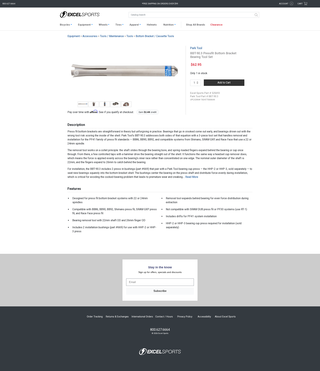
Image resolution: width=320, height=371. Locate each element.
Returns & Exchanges (117, 316)
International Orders (142, 316)
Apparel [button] (134, 24)
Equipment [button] (84, 24)
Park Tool (196, 48)
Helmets (152, 24)
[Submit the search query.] (256, 15)
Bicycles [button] (65, 24)
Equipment (74, 36)
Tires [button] (118, 24)
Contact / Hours (164, 316)
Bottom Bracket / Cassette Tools (155, 36)
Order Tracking (95, 316)
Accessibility (204, 316)
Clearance (216, 24)
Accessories (89, 36)
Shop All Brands (195, 24)
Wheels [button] (103, 24)
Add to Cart (224, 82)
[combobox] (194, 15)
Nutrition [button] (168, 24)
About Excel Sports (225, 316)
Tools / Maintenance (112, 36)
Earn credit (148, 112)
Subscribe (160, 291)
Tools (129, 36)
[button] (76, 73)
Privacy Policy (184, 316)
